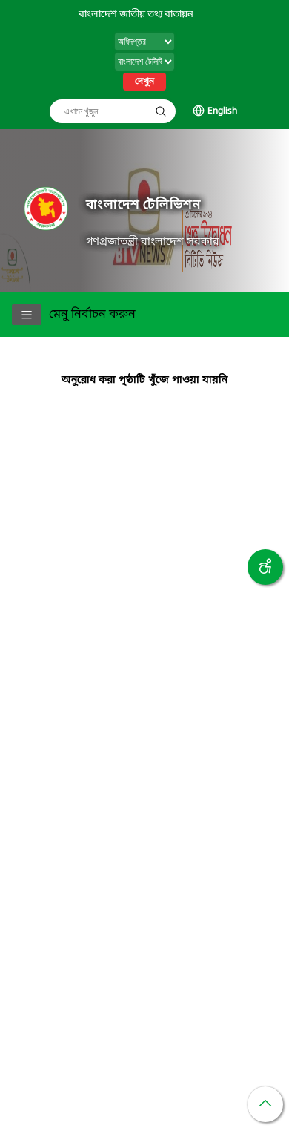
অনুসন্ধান (161, 111)
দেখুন (144, 82)
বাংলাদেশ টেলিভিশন (143, 205)
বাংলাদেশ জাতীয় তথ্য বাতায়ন (136, 14)
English (222, 111)
